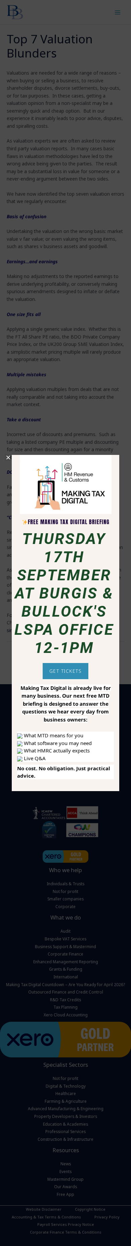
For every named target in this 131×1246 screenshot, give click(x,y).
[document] (65, 623)
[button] (8, 457)
